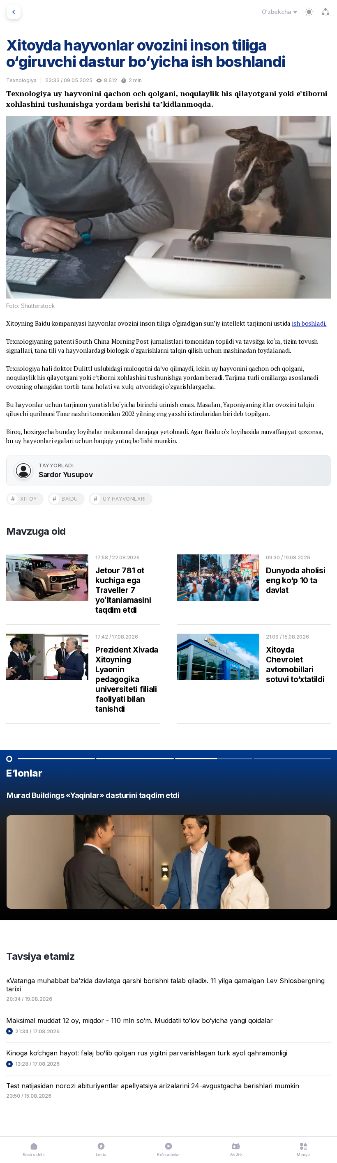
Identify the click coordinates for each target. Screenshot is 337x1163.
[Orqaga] (14, 12)
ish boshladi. (309, 323)
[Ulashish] (325, 12)
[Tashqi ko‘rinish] (309, 12)
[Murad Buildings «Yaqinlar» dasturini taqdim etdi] (168, 852)
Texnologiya (21, 80)
